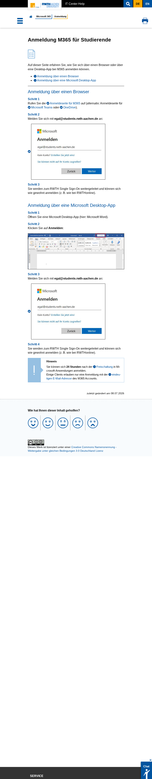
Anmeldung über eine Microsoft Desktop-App (66, 80)
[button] (128, 3)
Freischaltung (104, 366)
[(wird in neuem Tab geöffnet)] (66, 151)
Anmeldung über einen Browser (58, 76)
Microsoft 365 (43, 16)
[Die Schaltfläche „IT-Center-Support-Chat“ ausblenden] (150, 760)
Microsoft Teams (41, 107)
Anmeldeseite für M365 (65, 103)
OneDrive (69, 107)
